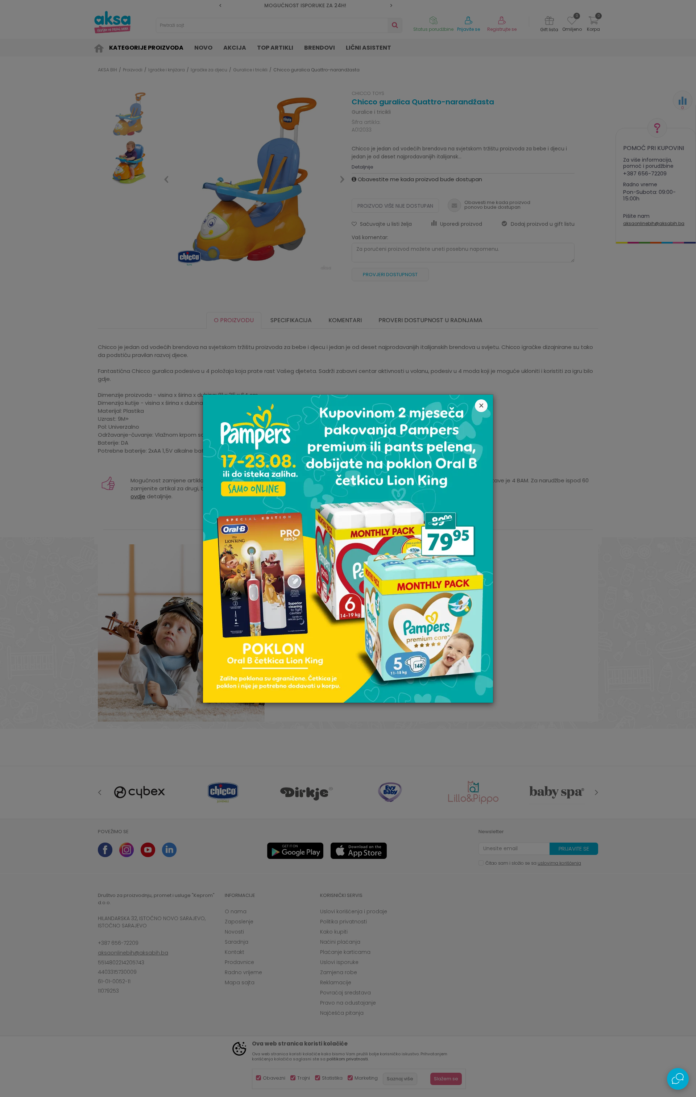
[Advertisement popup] (348, 548)
